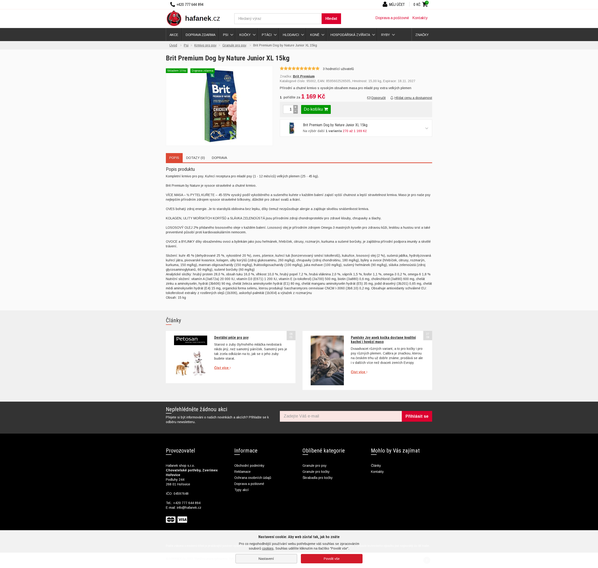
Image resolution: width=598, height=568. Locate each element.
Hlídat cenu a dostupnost (413, 98)
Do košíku (314, 109)
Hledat (331, 19)
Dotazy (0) (195, 158)
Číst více (222, 368)
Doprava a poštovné (392, 18)
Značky (422, 35)
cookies (268, 548)
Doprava (219, 158)
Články (376, 465)
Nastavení (266, 559)
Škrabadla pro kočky (318, 478)
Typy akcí (241, 490)
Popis (174, 158)
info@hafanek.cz (189, 507)
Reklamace (242, 471)
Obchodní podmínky (249, 465)
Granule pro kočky (316, 471)
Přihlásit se (417, 416)
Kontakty (419, 18)
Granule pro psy (315, 465)
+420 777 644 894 (186, 503)
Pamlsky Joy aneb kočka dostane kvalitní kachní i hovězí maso (383, 339)
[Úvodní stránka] (195, 18)
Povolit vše (332, 559)
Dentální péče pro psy (231, 337)
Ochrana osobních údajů (252, 478)
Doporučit (378, 98)
